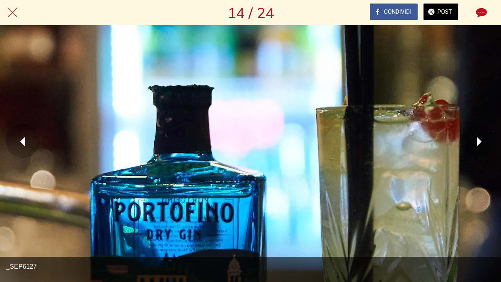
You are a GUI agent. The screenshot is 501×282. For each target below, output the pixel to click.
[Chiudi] (12, 12)
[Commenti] (480, 12)
